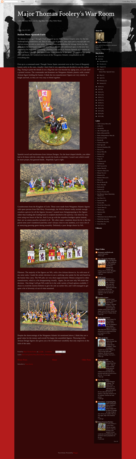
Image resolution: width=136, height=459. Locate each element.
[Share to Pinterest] (64, 352)
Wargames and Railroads (105, 252)
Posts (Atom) (29, 364)
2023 (99, 89)
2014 (99, 113)
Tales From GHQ (103, 360)
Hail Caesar (25, 354)
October (102, 64)
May (101, 75)
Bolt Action (100, 138)
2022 (99, 92)
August (102, 67)
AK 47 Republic (102, 130)
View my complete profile (103, 49)
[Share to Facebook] (62, 352)
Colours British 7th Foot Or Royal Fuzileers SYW (111, 321)
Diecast (99, 149)
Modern (99, 175)
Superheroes (100, 200)
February (102, 80)
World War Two (101, 221)
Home (54, 360)
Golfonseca (100, 161)
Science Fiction (101, 192)
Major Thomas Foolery (105, 42)
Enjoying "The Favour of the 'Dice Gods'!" (111, 363)
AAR (98, 126)
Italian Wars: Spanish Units (32, 34)
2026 (99, 56)
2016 (99, 108)
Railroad (99, 187)
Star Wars (100, 198)
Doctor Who (100, 152)
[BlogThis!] (58, 352)
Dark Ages (100, 145)
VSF (98, 214)
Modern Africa (101, 177)
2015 (99, 111)
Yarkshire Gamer (103, 297)
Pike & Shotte (41, 354)
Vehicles (99, 212)
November (103, 61)
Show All (116, 441)
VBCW (99, 210)
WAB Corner (102, 277)
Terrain (99, 203)
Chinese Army (101, 142)
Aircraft (99, 128)
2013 (99, 116)
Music (99, 180)
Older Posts (86, 360)
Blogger (75, 453)
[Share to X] (60, 352)
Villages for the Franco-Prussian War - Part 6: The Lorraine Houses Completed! (111, 343)
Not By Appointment (104, 317)
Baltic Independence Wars (104, 135)
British (99, 140)
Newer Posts (22, 360)
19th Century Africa (103, 123)
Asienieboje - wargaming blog (107, 402)
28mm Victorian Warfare (105, 422)
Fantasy (99, 156)
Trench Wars (100, 207)
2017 (99, 105)
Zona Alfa (100, 224)
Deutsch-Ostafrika (102, 147)
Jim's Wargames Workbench (106, 259)
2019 (99, 100)
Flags (98, 159)
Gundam (99, 163)
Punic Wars (100, 185)
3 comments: (49, 351)
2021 (99, 95)
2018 (99, 103)
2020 (99, 97)
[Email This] (56, 352)
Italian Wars (32, 354)
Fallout (99, 154)
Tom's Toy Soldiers (103, 380)
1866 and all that (103, 338)
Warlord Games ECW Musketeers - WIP (111, 280)
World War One (101, 219)
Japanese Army (101, 170)
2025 (99, 59)
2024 (99, 86)
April (101, 78)
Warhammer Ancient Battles (53, 354)
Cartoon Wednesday (103, 254)
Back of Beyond (102, 133)
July (101, 69)
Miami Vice (100, 173)
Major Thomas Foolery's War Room (66, 14)
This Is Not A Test (102, 205)
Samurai (99, 189)
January (102, 83)
